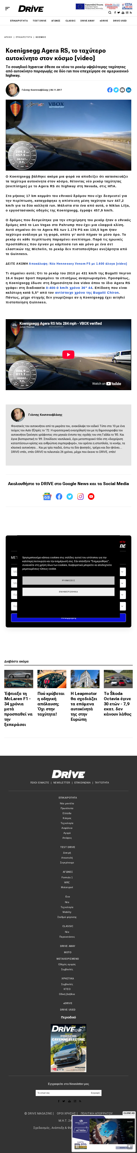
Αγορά (67, 833)
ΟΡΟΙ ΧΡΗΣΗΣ (66, 1113)
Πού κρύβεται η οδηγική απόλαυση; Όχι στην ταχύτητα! (51, 704)
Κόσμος (41, 37)
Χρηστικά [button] (68, 978)
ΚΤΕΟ (67, 989)
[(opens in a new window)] (116, 12)
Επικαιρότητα (19, 21)
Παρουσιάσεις (67, 936)
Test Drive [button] (67, 847)
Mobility (67, 912)
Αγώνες (55, 21)
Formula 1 (67, 877)
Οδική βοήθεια (67, 994)
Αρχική (8, 37)
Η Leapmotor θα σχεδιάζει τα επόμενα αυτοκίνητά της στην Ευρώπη (84, 706)
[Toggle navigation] (7, 8)
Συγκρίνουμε (67, 862)
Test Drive (39, 21)
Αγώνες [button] (68, 872)
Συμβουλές (67, 969)
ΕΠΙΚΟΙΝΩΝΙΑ (82, 782)
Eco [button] (67, 896)
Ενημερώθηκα (68, 591)
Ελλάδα (67, 813)
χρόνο (69, 288)
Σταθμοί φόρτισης (67, 917)
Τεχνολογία (67, 823)
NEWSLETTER (61, 782)
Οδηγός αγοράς (67, 964)
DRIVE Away (87, 21)
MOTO (67, 952)
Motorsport (67, 887)
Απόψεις (67, 838)
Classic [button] (67, 926)
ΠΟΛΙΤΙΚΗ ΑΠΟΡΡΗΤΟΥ (97, 1113)
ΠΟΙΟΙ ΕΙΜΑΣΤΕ (39, 782)
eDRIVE (104, 21)
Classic (70, 21)
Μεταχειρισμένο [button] (68, 958)
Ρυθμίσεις (68, 580)
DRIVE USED (120, 21)
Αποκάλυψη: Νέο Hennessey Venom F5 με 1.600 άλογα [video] (78, 263)
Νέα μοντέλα (67, 803)
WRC (67, 882)
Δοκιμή (67, 852)
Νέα (67, 902)
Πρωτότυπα (67, 808)
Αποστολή (67, 857)
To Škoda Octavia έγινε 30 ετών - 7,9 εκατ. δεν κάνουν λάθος (118, 704)
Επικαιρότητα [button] (68, 797)
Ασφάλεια (67, 828)
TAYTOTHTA (102, 782)
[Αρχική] (31, 8)
